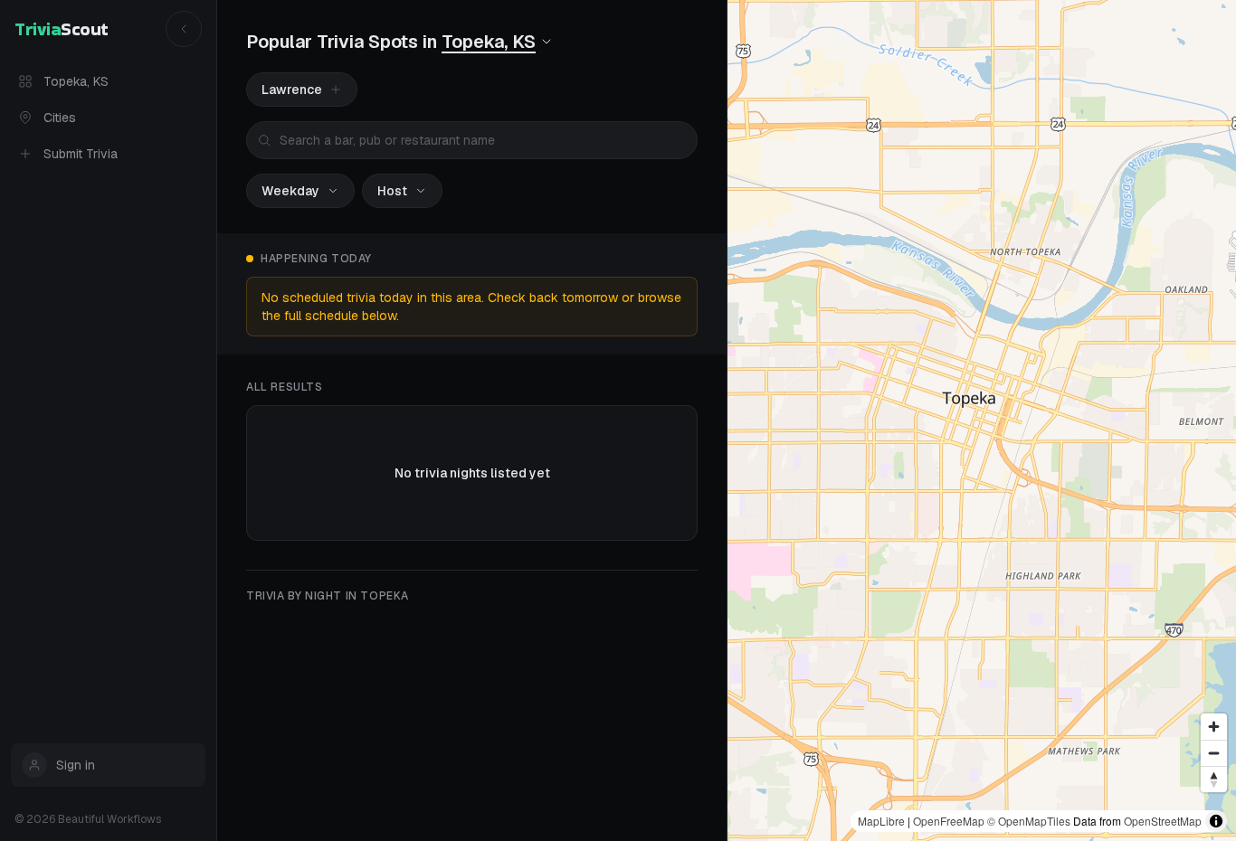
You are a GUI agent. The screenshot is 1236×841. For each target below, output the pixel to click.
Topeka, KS (76, 81)
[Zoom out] (1214, 753)
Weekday (290, 191)
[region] (981, 420)
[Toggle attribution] (1216, 821)
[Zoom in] (1214, 726)
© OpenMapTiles (1028, 820)
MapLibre (881, 820)
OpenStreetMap (1163, 820)
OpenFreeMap (948, 820)
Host (392, 191)
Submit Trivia (80, 154)
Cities (59, 117)
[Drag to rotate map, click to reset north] (1214, 779)
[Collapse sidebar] (184, 29)
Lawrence (291, 89)
